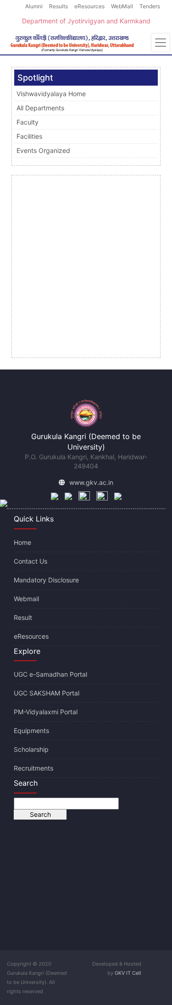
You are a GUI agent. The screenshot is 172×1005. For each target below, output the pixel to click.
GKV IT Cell (128, 973)
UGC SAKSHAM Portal (46, 693)
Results (58, 6)
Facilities (29, 136)
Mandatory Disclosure (46, 580)
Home (22, 542)
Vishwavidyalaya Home (51, 94)
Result (23, 617)
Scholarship (31, 749)
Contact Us (30, 561)
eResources (89, 6)
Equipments (31, 730)
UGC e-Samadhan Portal (50, 674)
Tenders (149, 6)
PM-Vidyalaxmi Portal (46, 712)
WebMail (122, 6)
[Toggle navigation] (160, 42)
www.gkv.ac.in (91, 482)
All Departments (40, 108)
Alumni (34, 6)
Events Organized (43, 150)
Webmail (26, 599)
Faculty (28, 122)
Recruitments (33, 768)
